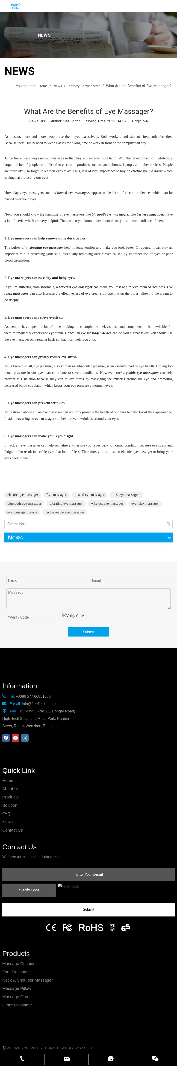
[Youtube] (15, 738)
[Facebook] (6, 738)
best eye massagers (126, 495)
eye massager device (22, 512)
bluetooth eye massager (24, 503)
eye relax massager (145, 503)
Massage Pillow (16, 988)
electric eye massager (22, 495)
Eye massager (56, 495)
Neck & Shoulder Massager (27, 980)
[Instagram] (25, 738)
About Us (10, 789)
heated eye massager (89, 495)
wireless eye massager (107, 503)
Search (168, 524)
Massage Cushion (18, 963)
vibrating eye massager (66, 503)
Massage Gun (15, 996)
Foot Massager (16, 972)
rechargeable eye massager (64, 512)
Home (7, 780)
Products (10, 797)
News (7, 822)
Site (146, 121)
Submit (88, 632)
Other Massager (17, 1005)
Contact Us (12, 830)
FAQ (6, 813)
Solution (9, 805)
